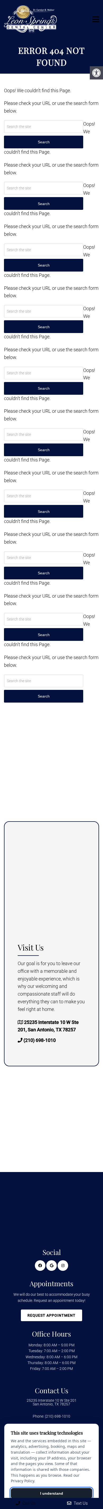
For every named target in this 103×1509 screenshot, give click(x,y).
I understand (51, 1493)
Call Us (28, 1503)
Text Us (80, 1503)
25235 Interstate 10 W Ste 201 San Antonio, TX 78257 (52, 1402)
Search (44, 696)
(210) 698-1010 (40, 1040)
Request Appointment (51, 1315)
